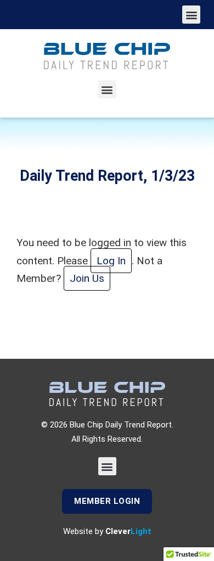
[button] (191, 14)
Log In (111, 260)
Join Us (87, 278)
